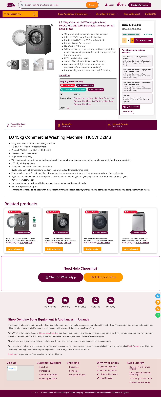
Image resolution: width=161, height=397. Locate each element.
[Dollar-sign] (157, 295)
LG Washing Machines (102, 101)
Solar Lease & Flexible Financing (139, 373)
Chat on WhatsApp (62, 277)
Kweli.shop (13, 354)
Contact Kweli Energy (139, 382)
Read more (127, 111)
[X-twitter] (157, 308)
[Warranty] (80, 300)
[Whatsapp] (157, 315)
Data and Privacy (77, 374)
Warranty (80, 306)
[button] (52, 25)
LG (68, 107)
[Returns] (95, 300)
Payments (50, 306)
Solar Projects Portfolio (140, 378)
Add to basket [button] (15, 249)
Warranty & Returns (48, 374)
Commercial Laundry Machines (88, 98)
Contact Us (150, 14)
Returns (95, 306)
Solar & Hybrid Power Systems (139, 368)
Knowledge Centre (48, 378)
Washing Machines (82, 104)
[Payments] (50, 300)
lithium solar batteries (48, 333)
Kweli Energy (133, 346)
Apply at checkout (130, 107)
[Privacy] (110, 300)
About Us (43, 367)
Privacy (110, 306)
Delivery (65, 306)
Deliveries (73, 367)
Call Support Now (103, 277)
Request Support (132, 14)
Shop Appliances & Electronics (73, 14)
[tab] (29, 125)
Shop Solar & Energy (105, 14)
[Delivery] (65, 300)
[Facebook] (157, 302)
